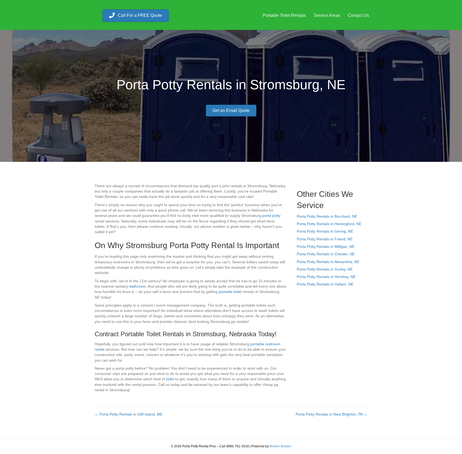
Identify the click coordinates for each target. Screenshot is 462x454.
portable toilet (230, 291)
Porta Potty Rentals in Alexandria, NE (328, 262)
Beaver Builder (280, 446)
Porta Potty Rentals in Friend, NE (325, 239)
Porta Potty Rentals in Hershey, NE (326, 277)
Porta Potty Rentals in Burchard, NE (327, 216)
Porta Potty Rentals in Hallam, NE (325, 284)
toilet (170, 379)
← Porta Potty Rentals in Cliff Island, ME (129, 414)
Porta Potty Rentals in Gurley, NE (325, 269)
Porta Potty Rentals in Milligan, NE (326, 246)
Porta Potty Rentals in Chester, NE (326, 254)
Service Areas (327, 15)
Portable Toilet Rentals (284, 15)
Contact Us (358, 15)
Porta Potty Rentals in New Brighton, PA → (331, 414)
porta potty (271, 215)
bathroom (137, 286)
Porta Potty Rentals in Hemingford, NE (329, 224)
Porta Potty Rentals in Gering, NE (325, 231)
